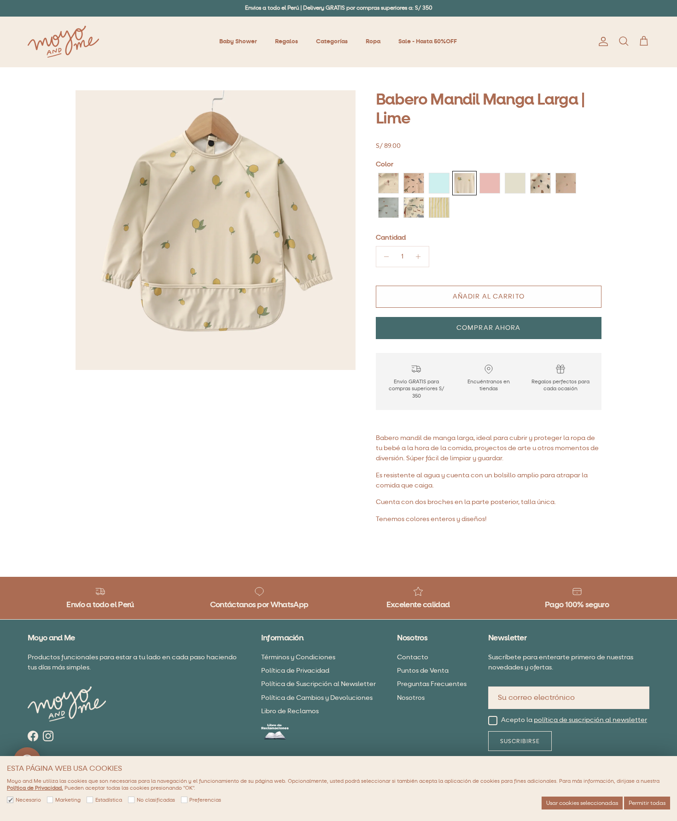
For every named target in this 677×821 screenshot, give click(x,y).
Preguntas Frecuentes (432, 684)
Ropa (373, 41)
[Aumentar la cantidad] (421, 256)
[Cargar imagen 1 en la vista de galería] (216, 230)
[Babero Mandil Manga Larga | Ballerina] (388, 183)
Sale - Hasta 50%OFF (427, 41)
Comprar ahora (488, 328)
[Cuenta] (601, 41)
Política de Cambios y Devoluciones (317, 698)
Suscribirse (520, 741)
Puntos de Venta (423, 670)
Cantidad (391, 237)
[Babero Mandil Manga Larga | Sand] (515, 183)
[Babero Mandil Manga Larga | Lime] (464, 183)
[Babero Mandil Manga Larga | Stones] (540, 183)
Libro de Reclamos (290, 711)
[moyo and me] (63, 42)
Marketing (68, 800)
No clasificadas (156, 800)
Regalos (286, 41)
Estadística (108, 800)
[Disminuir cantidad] (384, 256)
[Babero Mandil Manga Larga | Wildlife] (413, 207)
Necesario (28, 800)
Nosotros (411, 698)
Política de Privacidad (295, 670)
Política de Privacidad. (35, 788)
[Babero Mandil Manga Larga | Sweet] (565, 183)
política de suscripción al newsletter (590, 720)
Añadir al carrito (489, 296)
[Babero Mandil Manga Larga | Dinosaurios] (413, 183)
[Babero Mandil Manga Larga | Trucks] (388, 207)
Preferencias (205, 800)
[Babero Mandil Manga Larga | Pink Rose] (489, 183)
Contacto (412, 657)
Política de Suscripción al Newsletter (318, 684)
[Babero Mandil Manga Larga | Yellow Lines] (439, 207)
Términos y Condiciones (298, 657)
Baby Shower (238, 41)
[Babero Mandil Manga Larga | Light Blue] (439, 183)
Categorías (332, 41)
